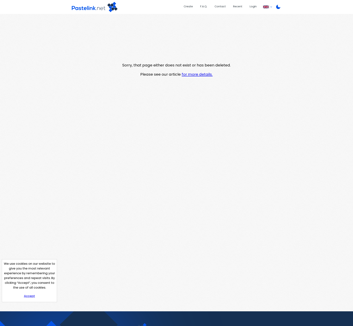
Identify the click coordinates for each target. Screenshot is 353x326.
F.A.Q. (203, 6)
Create (188, 6)
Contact (220, 6)
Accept (29, 296)
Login (253, 6)
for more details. (197, 74)
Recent (237, 6)
